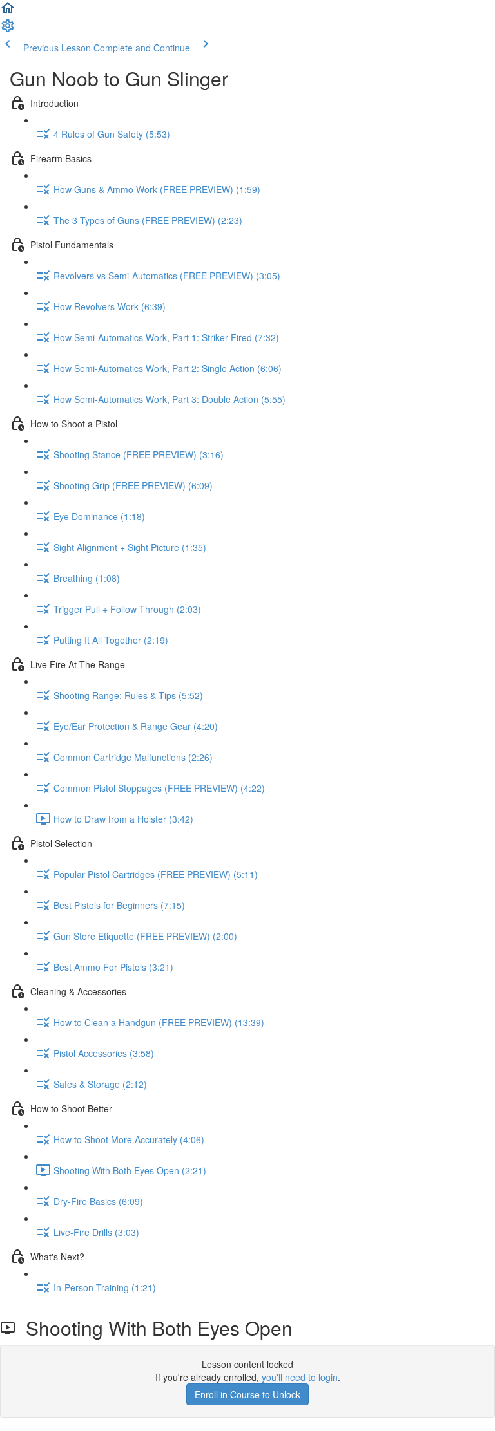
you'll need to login (300, 1376)
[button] (7, 11)
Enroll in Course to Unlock (247, 1394)
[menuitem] (7, 29)
